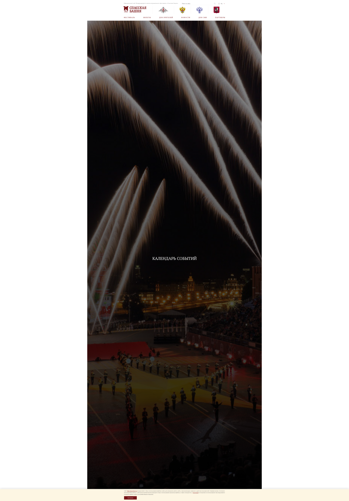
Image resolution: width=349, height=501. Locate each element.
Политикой (195, 492)
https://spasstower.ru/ (132, 491)
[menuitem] (129, 17)
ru (221, 3)
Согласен (130, 498)
